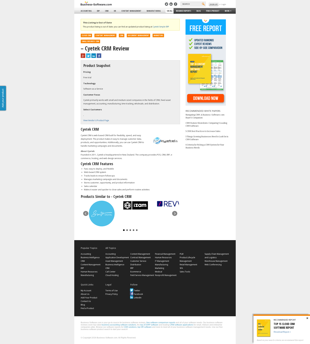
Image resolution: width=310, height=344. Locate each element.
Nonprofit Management (165, 275)
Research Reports (183, 11)
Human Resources (89, 271)
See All (169, 11)
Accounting (86, 11)
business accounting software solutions (119, 325)
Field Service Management (142, 275)
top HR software (145, 327)
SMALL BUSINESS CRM (90, 41)
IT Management (162, 261)
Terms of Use (111, 290)
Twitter (137, 290)
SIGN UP (213, 4)
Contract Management (140, 257)
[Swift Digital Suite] (102, 213)
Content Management (131, 11)
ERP (98, 11)
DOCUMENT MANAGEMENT (138, 35)
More (226, 11)
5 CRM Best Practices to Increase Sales (203, 131)
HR (115, 11)
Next (174, 213)
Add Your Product (89, 297)
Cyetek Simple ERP (161, 26)
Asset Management (114, 261)
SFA (181, 268)
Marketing (159, 268)
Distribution (135, 264)
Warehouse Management (216, 261)
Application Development (117, 257)
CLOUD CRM (86, 35)
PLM (181, 254)
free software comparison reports (160, 322)
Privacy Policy (111, 294)
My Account (86, 290)
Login (223, 4)
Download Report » (282, 332)
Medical (158, 271)
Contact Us (86, 301)
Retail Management (188, 264)
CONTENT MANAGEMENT (105, 35)
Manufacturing (154, 11)
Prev (85, 213)
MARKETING (158, 35)
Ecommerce (135, 271)
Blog (198, 11)
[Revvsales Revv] (169, 204)
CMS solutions (130, 327)
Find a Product (212, 11)
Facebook (138, 294)
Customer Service (138, 261)
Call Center (110, 271)
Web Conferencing (213, 264)
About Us (85, 294)
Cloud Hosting (112, 275)
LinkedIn (137, 297)
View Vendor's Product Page (96, 120)
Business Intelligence (90, 257)
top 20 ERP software (149, 325)
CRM (106, 11)
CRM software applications (181, 325)
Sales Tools (185, 271)
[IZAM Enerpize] (136, 205)
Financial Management (165, 254)
